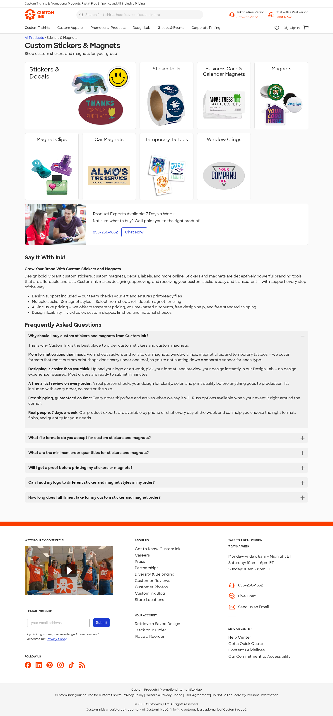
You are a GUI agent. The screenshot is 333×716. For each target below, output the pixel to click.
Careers (142, 555)
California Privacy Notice (164, 695)
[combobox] (139, 14)
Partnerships (146, 568)
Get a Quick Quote (245, 643)
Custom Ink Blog (150, 593)
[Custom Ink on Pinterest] (49, 665)
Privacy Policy (133, 695)
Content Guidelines (246, 650)
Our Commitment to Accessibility (259, 656)
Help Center (239, 637)
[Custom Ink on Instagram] (60, 665)
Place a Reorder (150, 636)
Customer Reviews (152, 580)
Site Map (195, 689)
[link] (39, 14)
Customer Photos (151, 587)
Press (140, 561)
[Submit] (81, 14)
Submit (101, 623)
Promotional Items (173, 689)
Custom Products (144, 689)
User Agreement (197, 695)
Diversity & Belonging (154, 574)
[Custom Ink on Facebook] (28, 665)
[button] (291, 17)
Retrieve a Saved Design (157, 623)
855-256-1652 (250, 585)
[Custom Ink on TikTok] (71, 665)
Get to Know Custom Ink (157, 549)
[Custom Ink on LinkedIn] (39, 665)
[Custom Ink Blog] (82, 665)
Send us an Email (253, 607)
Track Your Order (150, 630)
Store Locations (149, 599)
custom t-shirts (110, 695)
